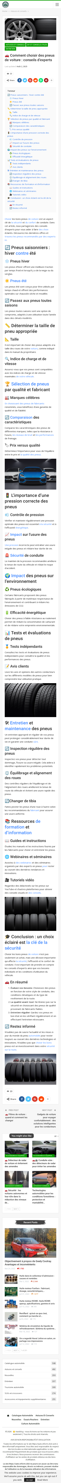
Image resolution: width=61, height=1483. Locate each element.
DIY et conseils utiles (37, 45)
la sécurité (16, 222)
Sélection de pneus (30, 383)
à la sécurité (45, 524)
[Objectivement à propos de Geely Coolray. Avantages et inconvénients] (30, 1243)
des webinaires (23, 862)
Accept (29, 1479)
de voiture (33, 218)
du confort (30, 222)
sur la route (10, 1049)
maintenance (18, 728)
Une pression (11, 545)
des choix (43, 229)
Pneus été (18, 281)
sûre (35, 741)
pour (44, 866)
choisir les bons (44, 1042)
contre (22, 253)
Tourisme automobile (14, 1387)
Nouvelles (9, 1375)
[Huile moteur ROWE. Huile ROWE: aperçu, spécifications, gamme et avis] (11, 1304)
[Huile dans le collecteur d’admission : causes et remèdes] (11, 1279)
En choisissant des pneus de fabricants (24, 403)
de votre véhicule (25, 376)
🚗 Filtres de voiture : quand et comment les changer (16, 1117)
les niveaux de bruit (22, 434)
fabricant (34, 810)
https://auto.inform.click (42, 1444)
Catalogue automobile (15, 1363)
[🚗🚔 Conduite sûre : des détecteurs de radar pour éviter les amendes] (44, 1149)
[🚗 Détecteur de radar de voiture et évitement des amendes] (17, 1149)
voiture (34, 348)
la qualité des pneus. (31, 454)
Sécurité (17, 555)
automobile (34, 1035)
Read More (42, 1480)
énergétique (22, 527)
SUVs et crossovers (13, 1393)
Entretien (10, 49)
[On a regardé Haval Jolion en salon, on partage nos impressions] (11, 1341)
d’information (18, 832)
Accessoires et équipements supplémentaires (16, 1155)
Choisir (8, 218)
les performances (45, 434)
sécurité (50, 1046)
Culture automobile (30, 1423)
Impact (16, 534)
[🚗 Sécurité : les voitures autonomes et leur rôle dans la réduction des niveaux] (17, 1179)
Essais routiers (31, 1419)
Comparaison (21, 417)
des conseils (34, 892)
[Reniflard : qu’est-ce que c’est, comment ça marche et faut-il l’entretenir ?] (11, 1316)
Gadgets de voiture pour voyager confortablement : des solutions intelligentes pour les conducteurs (45, 1120)
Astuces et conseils (15, 45)
